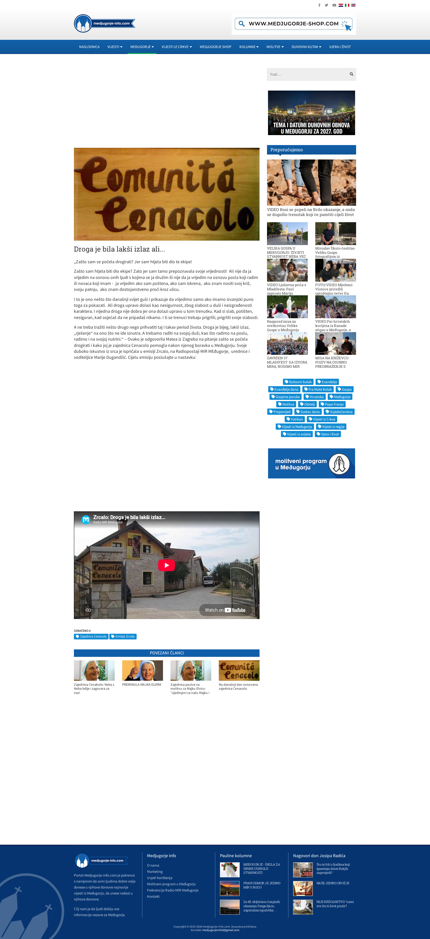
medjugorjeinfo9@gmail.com (220, 930)
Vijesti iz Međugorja (297, 426)
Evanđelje (329, 381)
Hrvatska (317, 396)
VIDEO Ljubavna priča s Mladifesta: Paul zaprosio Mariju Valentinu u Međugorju (286, 291)
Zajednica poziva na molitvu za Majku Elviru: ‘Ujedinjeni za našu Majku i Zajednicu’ (189, 688)
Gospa (347, 389)
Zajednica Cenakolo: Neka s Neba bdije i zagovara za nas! (94, 688)
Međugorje (342, 396)
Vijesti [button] (113, 46)
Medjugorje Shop (215, 46)
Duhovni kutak (300, 381)
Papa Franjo (334, 404)
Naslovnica (89, 46)
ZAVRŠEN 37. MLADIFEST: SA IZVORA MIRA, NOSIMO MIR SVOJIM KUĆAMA (287, 364)
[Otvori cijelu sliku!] (167, 194)
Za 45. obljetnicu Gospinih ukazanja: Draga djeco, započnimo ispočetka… (261, 905)
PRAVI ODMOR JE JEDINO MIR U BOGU (261, 885)
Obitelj (309, 404)
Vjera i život (340, 46)
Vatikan (297, 419)
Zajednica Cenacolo (93, 636)
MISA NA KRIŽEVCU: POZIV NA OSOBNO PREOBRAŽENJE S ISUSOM (332, 364)
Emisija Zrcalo (125, 636)
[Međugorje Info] (104, 23)
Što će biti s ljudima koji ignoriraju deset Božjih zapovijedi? (333, 868)
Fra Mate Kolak (320, 389)
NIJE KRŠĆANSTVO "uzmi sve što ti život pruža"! (335, 903)
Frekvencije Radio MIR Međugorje (172, 890)
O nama (153, 865)
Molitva (288, 404)
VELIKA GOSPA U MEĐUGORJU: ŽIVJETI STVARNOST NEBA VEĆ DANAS (286, 254)
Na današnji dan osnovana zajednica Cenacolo (238, 686)
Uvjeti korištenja (159, 877)
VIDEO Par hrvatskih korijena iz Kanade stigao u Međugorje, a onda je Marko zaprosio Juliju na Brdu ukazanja (335, 329)
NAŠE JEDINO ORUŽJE (333, 883)
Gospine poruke (288, 396)
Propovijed (281, 411)
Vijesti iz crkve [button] (175, 46)
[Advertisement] (118, 103)
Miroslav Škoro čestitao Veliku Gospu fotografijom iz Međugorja (335, 254)
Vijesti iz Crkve (324, 419)
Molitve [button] (273, 46)
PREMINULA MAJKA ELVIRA (141, 684)
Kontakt (153, 896)
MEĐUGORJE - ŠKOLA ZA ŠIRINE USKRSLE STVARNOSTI (261, 868)
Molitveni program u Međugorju (171, 884)
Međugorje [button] (140, 46)
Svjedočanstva (341, 411)
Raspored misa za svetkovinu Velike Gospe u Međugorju (283, 325)
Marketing (155, 871)
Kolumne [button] (247, 46)
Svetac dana (310, 411)
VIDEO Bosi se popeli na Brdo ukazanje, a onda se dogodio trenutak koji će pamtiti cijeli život (311, 212)
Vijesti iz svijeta (299, 434)
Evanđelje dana (286, 389)
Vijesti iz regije (333, 426)
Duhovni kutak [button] (305, 46)
